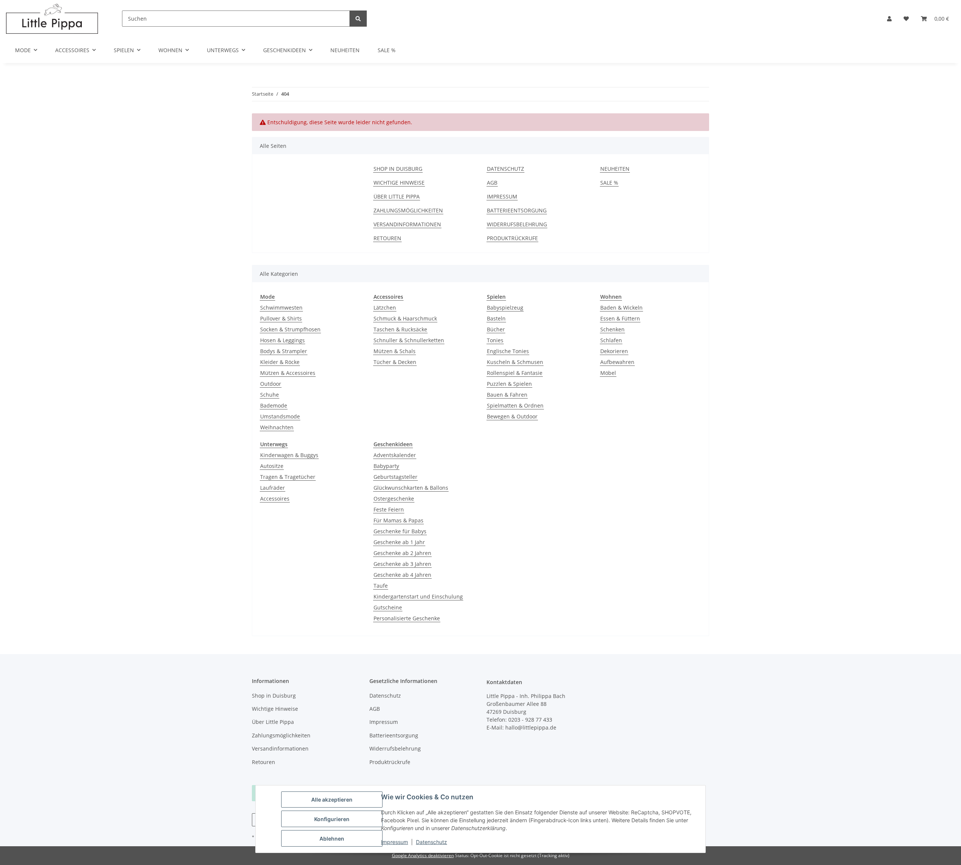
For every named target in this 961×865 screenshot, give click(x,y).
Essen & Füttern (620, 318)
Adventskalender (395, 455)
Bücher (496, 329)
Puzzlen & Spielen (509, 383)
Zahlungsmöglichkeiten (408, 210)
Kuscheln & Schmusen (515, 362)
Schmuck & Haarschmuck (405, 318)
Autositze (271, 465)
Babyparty (386, 465)
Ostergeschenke (394, 498)
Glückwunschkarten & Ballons (411, 487)
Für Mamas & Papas (398, 520)
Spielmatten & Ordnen (515, 405)
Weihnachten (277, 427)
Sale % (387, 50)
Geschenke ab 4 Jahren (402, 574)
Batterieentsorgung (517, 210)
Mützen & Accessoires (287, 372)
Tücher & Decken (395, 362)
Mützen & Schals (395, 351)
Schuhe (269, 394)
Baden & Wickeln (621, 307)
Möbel (608, 372)
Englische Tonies (508, 351)
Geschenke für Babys (400, 531)
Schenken (612, 329)
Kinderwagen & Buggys (289, 455)
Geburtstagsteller (395, 476)
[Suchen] (358, 19)
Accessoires (274, 498)
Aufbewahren (617, 362)
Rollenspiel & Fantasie (514, 372)
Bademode (273, 405)
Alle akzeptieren (331, 799)
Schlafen (611, 340)
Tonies (495, 340)
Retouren (387, 238)
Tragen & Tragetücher (287, 476)
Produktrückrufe (512, 238)
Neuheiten (345, 50)
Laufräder (272, 487)
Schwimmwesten (281, 307)
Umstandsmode (280, 416)
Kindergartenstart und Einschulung (418, 596)
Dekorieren (614, 351)
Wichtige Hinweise (399, 182)
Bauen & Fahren (507, 394)
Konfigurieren (331, 819)
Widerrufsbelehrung (517, 224)
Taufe (381, 585)
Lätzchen (385, 307)
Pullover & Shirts (281, 318)
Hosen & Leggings (282, 340)
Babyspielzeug (505, 307)
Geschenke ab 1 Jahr (399, 542)
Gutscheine (388, 607)
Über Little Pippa (397, 196)
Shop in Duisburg (398, 168)
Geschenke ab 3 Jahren (402, 563)
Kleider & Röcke (280, 362)
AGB (492, 182)
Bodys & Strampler (283, 351)
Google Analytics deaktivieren (423, 855)
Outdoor (270, 383)
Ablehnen (331, 838)
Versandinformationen (407, 224)
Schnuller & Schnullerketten (409, 340)
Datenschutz (431, 842)
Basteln (496, 318)
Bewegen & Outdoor (512, 416)
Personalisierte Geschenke (407, 618)
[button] (889, 19)
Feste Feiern (389, 509)
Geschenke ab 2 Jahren (402, 553)
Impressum (394, 842)
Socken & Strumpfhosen (290, 329)
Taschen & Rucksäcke (400, 329)
